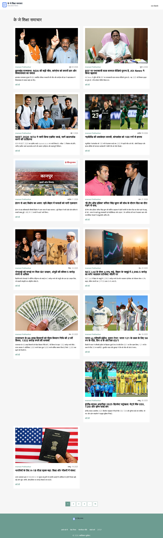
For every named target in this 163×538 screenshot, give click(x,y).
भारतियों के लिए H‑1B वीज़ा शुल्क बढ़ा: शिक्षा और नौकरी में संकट (45, 470)
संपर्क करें (92, 530)
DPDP (99, 530)
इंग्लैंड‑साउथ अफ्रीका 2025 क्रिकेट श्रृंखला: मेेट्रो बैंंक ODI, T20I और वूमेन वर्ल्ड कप (115, 405)
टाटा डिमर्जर (154, 6)
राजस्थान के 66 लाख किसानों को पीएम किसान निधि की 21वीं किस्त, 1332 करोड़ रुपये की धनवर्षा (44, 339)
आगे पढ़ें (17, 84)
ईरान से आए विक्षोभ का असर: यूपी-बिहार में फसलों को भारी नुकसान (46, 203)
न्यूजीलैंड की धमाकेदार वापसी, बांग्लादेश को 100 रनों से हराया (113, 137)
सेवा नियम (73, 530)
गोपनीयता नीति (82, 530)
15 (95, 504)
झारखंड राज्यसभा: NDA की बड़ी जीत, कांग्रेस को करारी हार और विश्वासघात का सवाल (45, 72)
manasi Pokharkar (23, 67)
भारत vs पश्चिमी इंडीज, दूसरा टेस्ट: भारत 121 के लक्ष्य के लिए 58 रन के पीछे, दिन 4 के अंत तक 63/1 (116, 339)
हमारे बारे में (64, 530)
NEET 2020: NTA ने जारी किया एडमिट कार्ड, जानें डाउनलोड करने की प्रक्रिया (45, 138)
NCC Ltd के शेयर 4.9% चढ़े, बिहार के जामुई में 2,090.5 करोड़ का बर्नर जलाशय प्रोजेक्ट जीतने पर (116, 273)
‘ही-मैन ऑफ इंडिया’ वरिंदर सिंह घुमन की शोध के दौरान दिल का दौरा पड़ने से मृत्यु (116, 204)
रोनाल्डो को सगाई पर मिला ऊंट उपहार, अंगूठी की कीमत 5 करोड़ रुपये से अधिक (45, 273)
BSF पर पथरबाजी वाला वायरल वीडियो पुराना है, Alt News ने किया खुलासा (114, 72)
